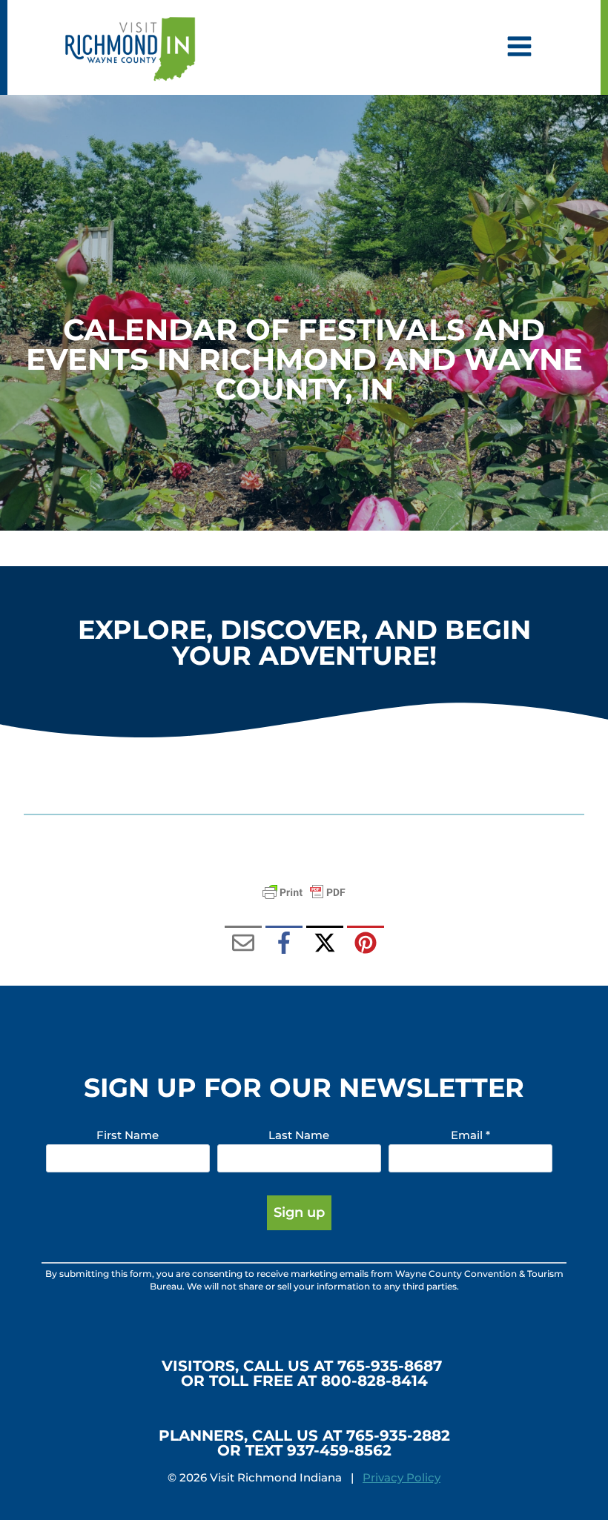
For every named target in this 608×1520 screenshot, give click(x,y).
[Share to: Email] (243, 944)
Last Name (298, 1135)
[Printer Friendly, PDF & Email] (304, 892)
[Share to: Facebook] (284, 944)
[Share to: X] (324, 944)
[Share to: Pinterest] (365, 944)
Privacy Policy (401, 1477)
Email (470, 1135)
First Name (127, 1135)
